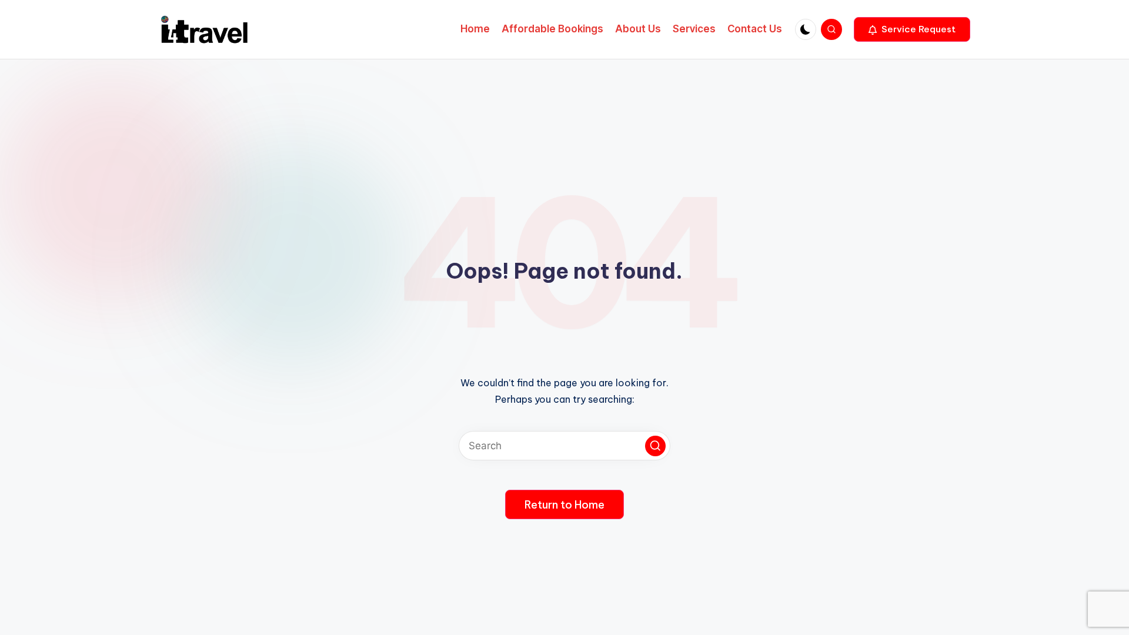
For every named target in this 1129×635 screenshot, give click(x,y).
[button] (912, 29)
